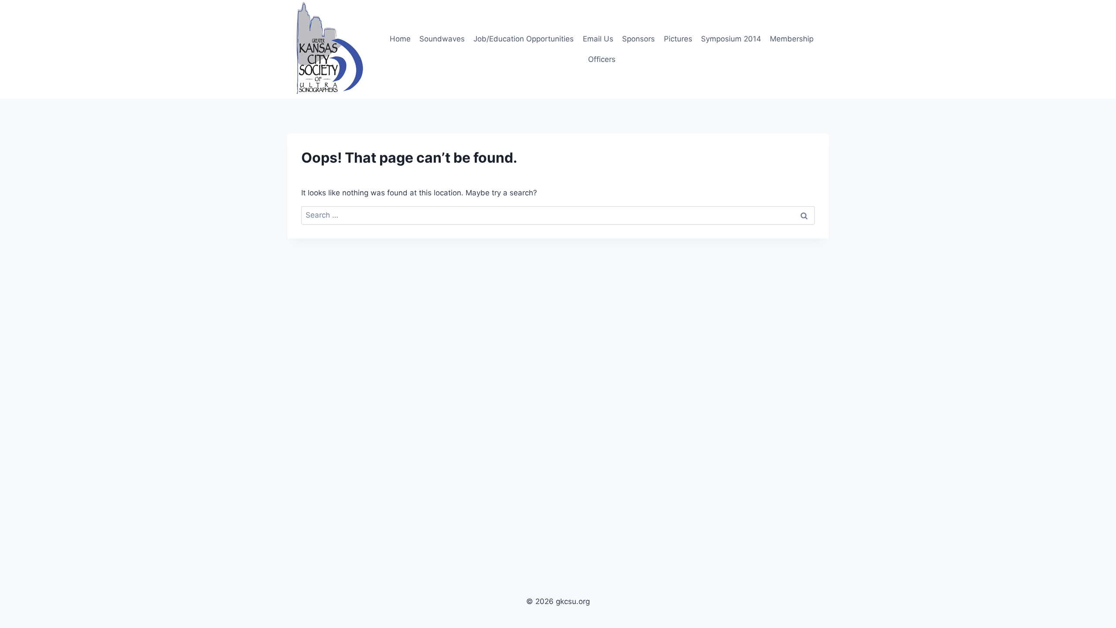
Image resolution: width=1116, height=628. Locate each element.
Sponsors (638, 38)
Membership (791, 38)
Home (400, 38)
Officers (602, 59)
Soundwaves (442, 38)
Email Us (598, 38)
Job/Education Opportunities (523, 38)
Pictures (678, 38)
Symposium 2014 (731, 38)
